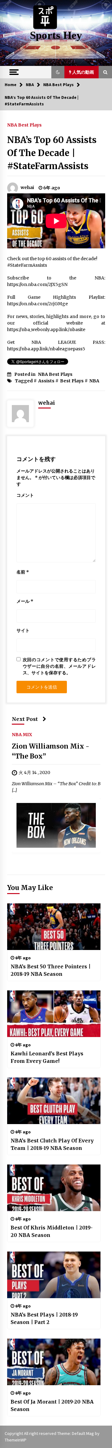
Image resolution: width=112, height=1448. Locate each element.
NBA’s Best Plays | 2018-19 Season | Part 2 (44, 1318)
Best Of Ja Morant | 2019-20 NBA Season (52, 1405)
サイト (23, 630)
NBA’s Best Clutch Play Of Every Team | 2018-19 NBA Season (52, 1144)
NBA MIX (22, 734)
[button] (57, 72)
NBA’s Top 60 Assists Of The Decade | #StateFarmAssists (51, 153)
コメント (25, 495)
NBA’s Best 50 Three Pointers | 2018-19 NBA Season (51, 970)
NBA (94, 381)
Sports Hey (56, 35)
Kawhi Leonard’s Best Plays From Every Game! (47, 1057)
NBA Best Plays (24, 124)
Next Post (25, 719)
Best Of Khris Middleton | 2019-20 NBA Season (52, 1231)
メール (24, 601)
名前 (22, 572)
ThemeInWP (15, 1440)
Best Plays (72, 381)
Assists (46, 381)
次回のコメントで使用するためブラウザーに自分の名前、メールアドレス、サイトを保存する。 (59, 666)
